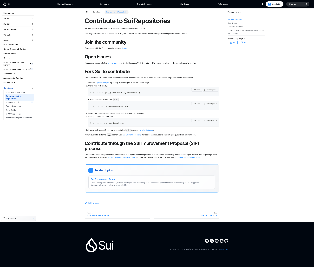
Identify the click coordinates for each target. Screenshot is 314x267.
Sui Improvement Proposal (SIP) (121, 157)
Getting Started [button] (64, 4)
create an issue (114, 63)
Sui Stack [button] (184, 4)
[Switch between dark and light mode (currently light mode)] (262, 4)
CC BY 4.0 (224, 249)
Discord (125, 48)
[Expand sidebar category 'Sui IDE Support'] (32, 29)
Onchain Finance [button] (143, 4)
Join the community (235, 19)
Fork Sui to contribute (235, 27)
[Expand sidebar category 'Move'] (32, 40)
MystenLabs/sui (102, 82)
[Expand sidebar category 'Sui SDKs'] (32, 35)
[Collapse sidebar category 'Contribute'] (32, 88)
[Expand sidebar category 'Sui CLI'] (32, 24)
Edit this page (93, 203)
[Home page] (87, 12)
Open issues (232, 23)
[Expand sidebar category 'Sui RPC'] (32, 18)
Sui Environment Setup (132, 135)
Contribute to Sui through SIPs (187, 157)
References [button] (223, 4)
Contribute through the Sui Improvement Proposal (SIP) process (246, 32)
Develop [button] (103, 4)
